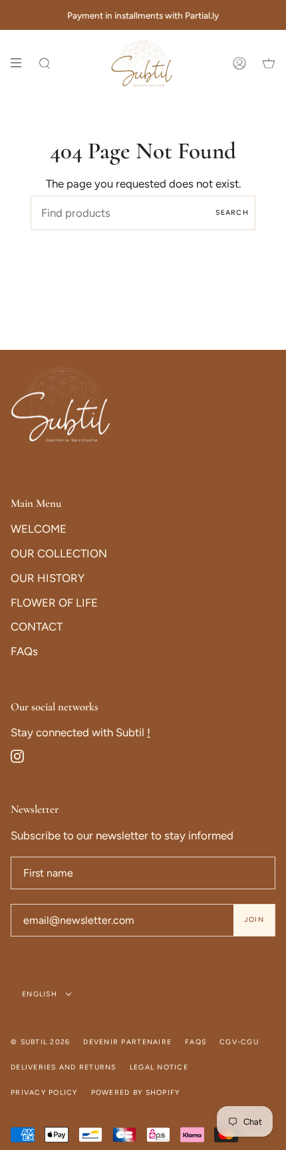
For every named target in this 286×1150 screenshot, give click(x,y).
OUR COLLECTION (59, 553)
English (41, 994)
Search (232, 212)
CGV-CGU (239, 1042)
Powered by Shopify (135, 1092)
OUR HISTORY (47, 578)
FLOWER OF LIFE (54, 602)
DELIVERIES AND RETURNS (63, 1067)
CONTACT (37, 626)
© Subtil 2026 (40, 1042)
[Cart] (268, 63)
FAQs (24, 651)
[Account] (239, 63)
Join (254, 919)
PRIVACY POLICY (44, 1092)
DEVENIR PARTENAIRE (127, 1042)
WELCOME (39, 528)
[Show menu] (21, 63)
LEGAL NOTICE (159, 1067)
